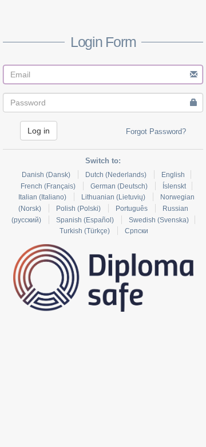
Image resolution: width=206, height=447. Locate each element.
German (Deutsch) (119, 186)
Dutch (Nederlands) (116, 175)
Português (132, 209)
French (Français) (49, 186)
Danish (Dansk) (47, 175)
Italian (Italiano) (43, 197)
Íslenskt (174, 186)
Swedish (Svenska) (159, 220)
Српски (136, 231)
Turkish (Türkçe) (86, 231)
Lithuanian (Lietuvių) (114, 197)
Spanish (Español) (86, 220)
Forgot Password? (156, 131)
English (173, 175)
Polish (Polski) (79, 209)
